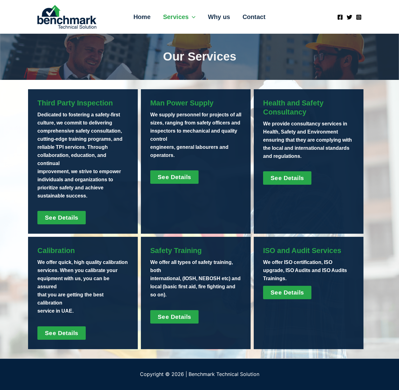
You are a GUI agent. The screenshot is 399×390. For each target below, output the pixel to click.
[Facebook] (340, 17)
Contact (254, 16)
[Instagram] (359, 17)
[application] (192, 17)
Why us (219, 16)
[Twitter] (349, 17)
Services (176, 16)
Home (142, 16)
